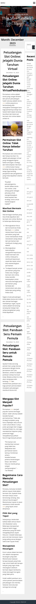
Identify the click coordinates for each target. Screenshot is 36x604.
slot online (30, 255)
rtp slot (29, 296)
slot (4, 103)
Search (29, 44)
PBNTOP (23, 602)
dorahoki (29, 213)
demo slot (30, 262)
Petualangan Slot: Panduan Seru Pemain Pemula (12, 332)
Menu (3, 3)
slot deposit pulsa (29, 311)
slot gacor (30, 197)
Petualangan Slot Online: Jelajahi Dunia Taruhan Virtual (12, 60)
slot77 (28, 241)
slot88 (28, 272)
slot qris (29, 200)
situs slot (29, 216)
